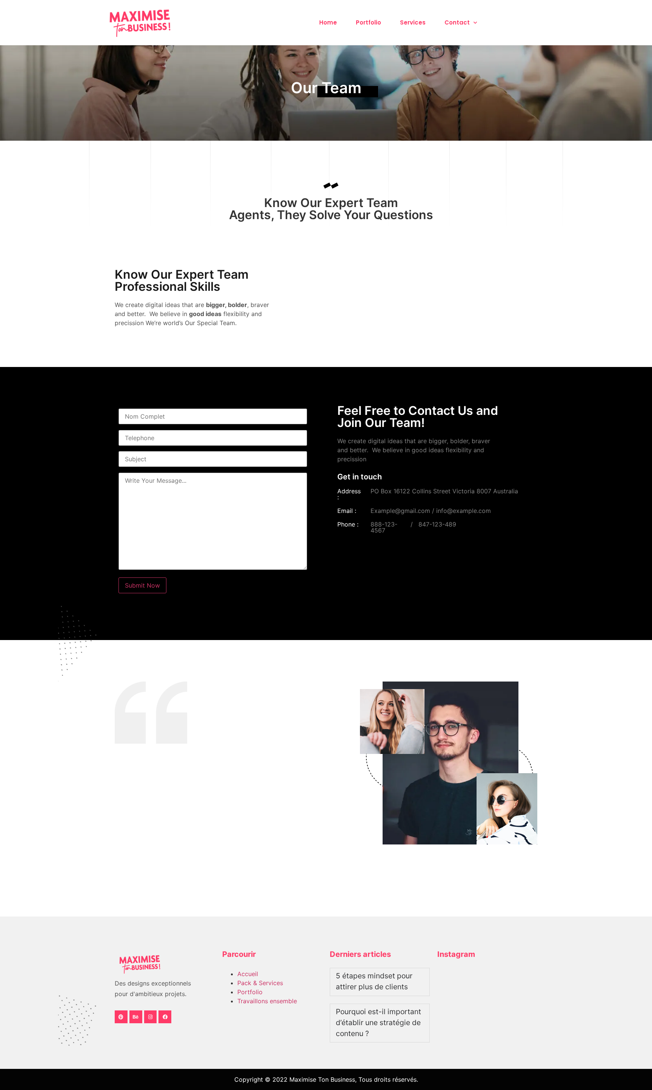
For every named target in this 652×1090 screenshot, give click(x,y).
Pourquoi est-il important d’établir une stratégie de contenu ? (378, 1022)
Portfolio (368, 22)
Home (328, 22)
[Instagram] (150, 1016)
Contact (457, 22)
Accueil (247, 974)
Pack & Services (260, 983)
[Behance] (135, 1016)
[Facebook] (164, 1016)
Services (413, 22)
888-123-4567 (384, 527)
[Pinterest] (121, 1016)
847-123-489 (437, 524)
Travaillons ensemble (267, 1001)
